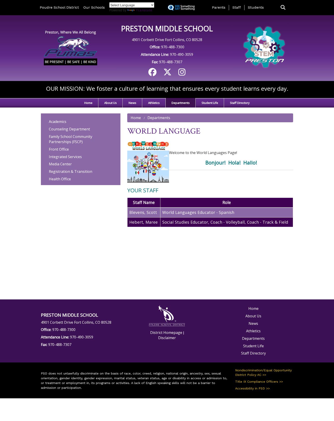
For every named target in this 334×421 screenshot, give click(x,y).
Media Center (60, 164)
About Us (110, 103)
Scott (152, 212)
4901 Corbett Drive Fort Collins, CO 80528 (167, 39)
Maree (151, 222)
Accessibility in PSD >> (252, 388)
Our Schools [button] (94, 7)
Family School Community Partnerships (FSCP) (70, 139)
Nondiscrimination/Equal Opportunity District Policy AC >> (263, 372)
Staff (236, 7)
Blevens (136, 212)
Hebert (136, 222)
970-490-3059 (181, 54)
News (132, 103)
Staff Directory (240, 103)
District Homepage (166, 332)
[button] (283, 7)
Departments (181, 103)
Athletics (154, 103)
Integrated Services (65, 156)
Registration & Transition (70, 171)
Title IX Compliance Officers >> (259, 381)
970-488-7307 (170, 61)
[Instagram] (182, 73)
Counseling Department (69, 129)
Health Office (60, 178)
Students (256, 7)
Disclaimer (167, 337)
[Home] (70, 47)
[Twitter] (167, 73)
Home (88, 103)
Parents (218, 7)
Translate (144, 10)
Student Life (210, 103)
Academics (57, 121)
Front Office (59, 149)
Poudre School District (59, 7)
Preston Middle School (167, 28)
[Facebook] (152, 73)
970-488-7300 (172, 46)
